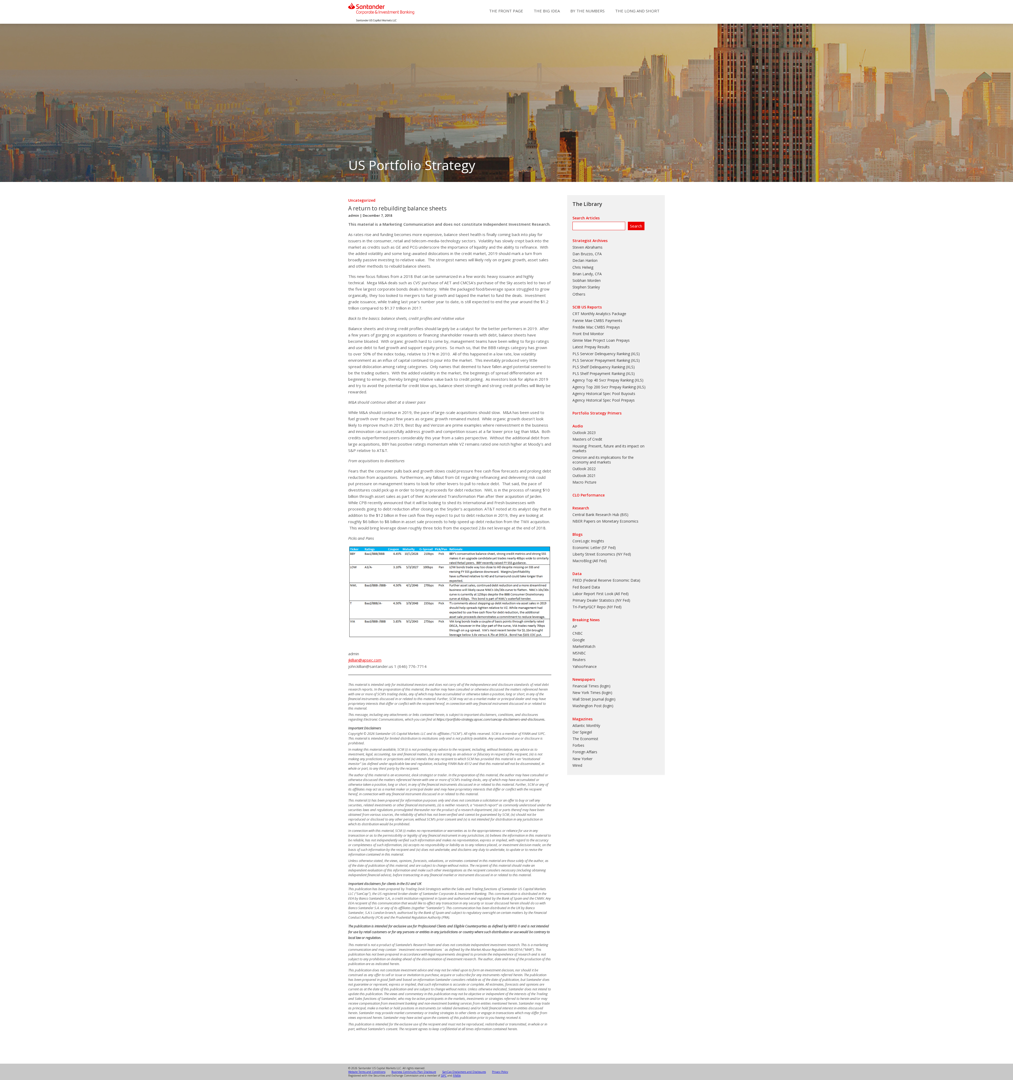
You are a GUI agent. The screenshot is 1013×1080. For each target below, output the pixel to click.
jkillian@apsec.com (364, 660)
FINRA (457, 1075)
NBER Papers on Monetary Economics (605, 521)
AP (574, 626)
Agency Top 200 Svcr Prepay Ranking (604, 386)
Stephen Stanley (586, 287)
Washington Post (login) (592, 705)
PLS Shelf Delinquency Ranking (598, 366)
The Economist (585, 738)
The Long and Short (637, 10)
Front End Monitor (588, 333)
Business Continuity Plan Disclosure (413, 1072)
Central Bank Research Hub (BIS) (600, 514)
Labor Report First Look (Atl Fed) (600, 593)
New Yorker (582, 758)
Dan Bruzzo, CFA (587, 253)
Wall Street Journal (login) (593, 699)
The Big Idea (547, 10)
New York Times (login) (592, 692)
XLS (635, 353)
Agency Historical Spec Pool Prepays (603, 400)
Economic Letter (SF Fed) (594, 547)
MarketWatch (583, 646)
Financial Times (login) (591, 685)
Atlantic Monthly (586, 725)
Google (578, 639)
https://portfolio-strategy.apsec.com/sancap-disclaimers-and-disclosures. (491, 719)
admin (353, 215)
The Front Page (506, 10)
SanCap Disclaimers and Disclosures (464, 1072)
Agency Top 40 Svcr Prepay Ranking (603, 380)
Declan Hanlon (585, 260)
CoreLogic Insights (588, 540)
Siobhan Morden (586, 280)
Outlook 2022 (584, 468)
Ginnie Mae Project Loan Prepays (601, 340)
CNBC (577, 633)
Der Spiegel (582, 732)
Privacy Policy (500, 1072)
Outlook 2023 (584, 432)
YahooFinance (584, 666)
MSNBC (579, 652)
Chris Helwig (582, 267)
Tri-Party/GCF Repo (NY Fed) (597, 606)
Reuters (579, 659)
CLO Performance (588, 495)
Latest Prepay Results (591, 346)
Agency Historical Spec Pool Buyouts (603, 393)
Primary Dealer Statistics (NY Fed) (601, 600)
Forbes (578, 745)
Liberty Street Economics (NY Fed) (601, 554)
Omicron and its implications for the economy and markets (603, 460)
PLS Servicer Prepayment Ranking (601, 360)
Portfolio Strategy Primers (597, 413)
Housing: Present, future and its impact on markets (608, 448)
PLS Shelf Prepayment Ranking (598, 373)
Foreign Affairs (584, 751)
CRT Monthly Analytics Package (599, 313)
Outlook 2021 (584, 475)
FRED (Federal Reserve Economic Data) (606, 580)
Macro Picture (584, 482)
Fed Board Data (586, 587)
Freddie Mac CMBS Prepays (596, 327)
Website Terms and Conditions (366, 1072)
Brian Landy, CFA (587, 273)
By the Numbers (587, 10)
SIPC (444, 1075)
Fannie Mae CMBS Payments (597, 320)
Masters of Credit (587, 439)
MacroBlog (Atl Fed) (589, 560)
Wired (577, 765)
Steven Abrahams (587, 247)
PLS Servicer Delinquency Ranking (601, 353)
